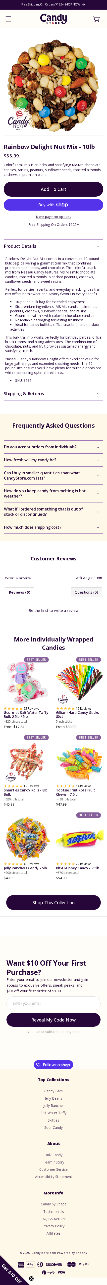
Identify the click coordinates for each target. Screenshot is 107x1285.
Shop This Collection (54, 902)
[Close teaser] (31, 1278)
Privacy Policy (53, 1226)
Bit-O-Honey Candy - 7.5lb (78, 870)
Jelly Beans (53, 1098)
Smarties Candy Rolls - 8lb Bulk (25, 794)
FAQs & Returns (53, 1218)
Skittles (53, 1120)
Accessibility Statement (53, 1176)
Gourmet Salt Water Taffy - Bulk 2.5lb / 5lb (27, 717)
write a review (66, 610)
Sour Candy (53, 1127)
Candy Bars (53, 1091)
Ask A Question (89, 577)
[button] (8, 19)
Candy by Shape (53, 1204)
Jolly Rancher (53, 1105)
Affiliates (53, 1233)
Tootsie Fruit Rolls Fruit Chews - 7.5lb (75, 794)
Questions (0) (86, 592)
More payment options (53, 217)
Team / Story (53, 1162)
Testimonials (53, 1211)
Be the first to (54, 610)
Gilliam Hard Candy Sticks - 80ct (78, 717)
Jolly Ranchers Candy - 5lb (25, 870)
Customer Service (53, 1169)
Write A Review (18, 577)
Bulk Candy (53, 1155)
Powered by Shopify (72, 1253)
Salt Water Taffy (53, 1112)
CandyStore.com (44, 1253)
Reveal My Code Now (53, 1020)
